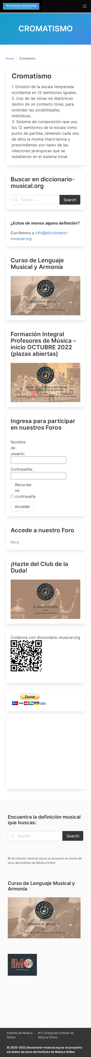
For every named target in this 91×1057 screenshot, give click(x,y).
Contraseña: (19, 469)
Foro (15, 542)
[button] (84, 6)
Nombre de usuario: (18, 448)
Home (10, 58)
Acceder (22, 506)
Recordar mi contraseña (23, 490)
